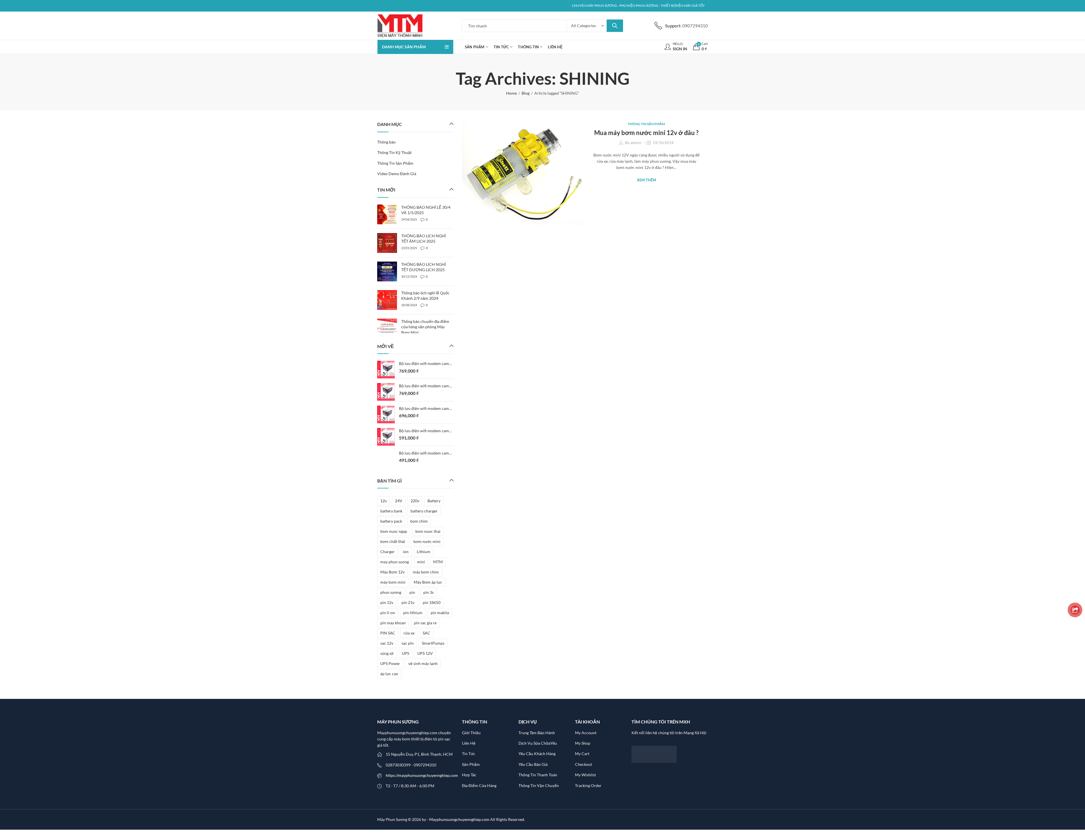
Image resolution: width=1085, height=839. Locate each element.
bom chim (419, 521)
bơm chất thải (392, 541)
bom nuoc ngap (393, 531)
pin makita (440, 612)
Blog (526, 93)
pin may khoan (393, 622)
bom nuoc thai (427, 531)
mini (421, 561)
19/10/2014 (663, 142)
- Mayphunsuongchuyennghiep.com (458, 819)
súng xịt (387, 653)
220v (415, 500)
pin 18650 (431, 602)
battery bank (391, 510)
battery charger (424, 510)
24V (398, 500)
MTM (438, 561)
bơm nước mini (426, 541)
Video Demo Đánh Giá (396, 173)
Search (615, 25)
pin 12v (386, 602)
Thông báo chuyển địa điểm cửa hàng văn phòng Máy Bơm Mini (425, 327)
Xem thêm (646, 180)
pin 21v (408, 602)
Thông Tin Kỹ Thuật (394, 152)
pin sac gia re (425, 622)
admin (635, 142)
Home (511, 93)
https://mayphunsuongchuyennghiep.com (422, 775)
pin (412, 592)
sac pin (408, 643)
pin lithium (412, 612)
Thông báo (386, 142)
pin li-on (387, 612)
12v (383, 500)
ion (406, 551)
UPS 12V (425, 653)
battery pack (391, 521)
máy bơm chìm (426, 572)
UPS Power (390, 663)
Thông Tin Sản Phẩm (646, 124)
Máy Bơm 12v (392, 572)
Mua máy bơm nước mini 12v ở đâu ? (646, 132)
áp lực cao (389, 673)
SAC (426, 633)
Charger (387, 551)
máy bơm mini (392, 582)
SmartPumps (433, 643)
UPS (405, 653)
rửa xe (409, 633)
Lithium (423, 551)
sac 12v (386, 643)
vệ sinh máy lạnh (423, 663)
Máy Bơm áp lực (428, 582)
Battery (434, 500)
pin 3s (428, 592)
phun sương (390, 592)
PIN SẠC (387, 633)
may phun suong (394, 561)
